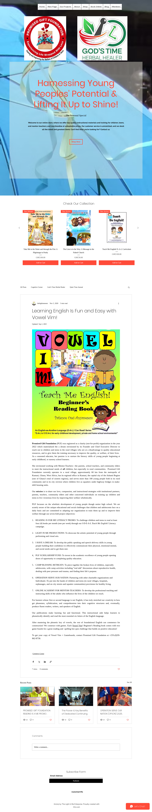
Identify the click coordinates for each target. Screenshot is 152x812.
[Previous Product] (19, 227)
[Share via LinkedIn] (45, 662)
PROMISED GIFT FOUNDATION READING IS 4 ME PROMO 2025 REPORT (36, 712)
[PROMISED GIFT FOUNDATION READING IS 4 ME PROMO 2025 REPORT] (37, 696)
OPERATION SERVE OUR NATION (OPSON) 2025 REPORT (111, 712)
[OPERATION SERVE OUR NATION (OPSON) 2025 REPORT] (114, 696)
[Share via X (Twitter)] (39, 662)
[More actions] (118, 303)
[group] (78, 237)
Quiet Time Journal (76, 287)
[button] (129, 287)
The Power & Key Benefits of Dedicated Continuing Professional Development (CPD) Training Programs (75, 712)
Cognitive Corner (37, 287)
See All (129, 682)
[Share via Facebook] (33, 662)
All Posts (23, 287)
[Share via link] (51, 662)
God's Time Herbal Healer (56, 287)
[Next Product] (138, 227)
